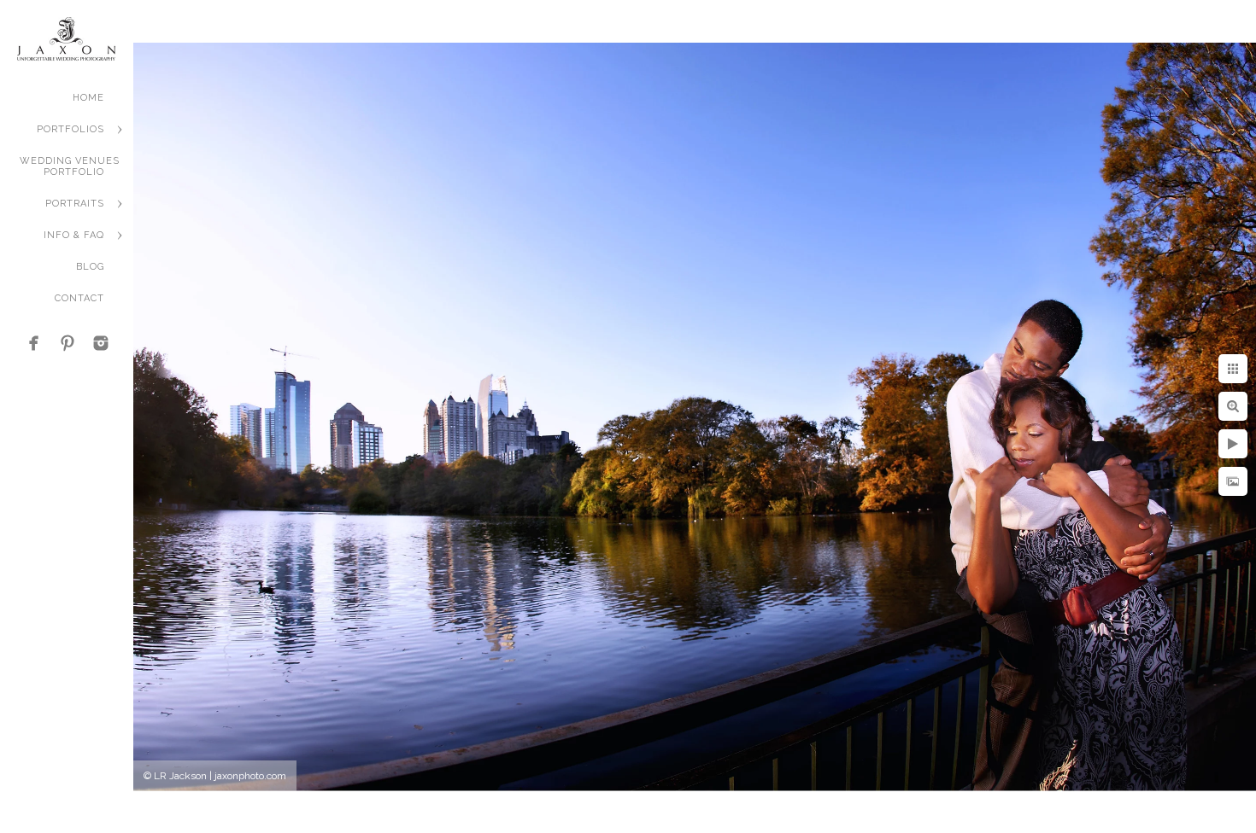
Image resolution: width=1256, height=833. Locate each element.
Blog (90, 266)
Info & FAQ (74, 235)
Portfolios (70, 129)
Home (88, 97)
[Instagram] (100, 343)
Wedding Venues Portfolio (70, 166)
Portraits (74, 203)
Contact (79, 298)
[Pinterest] (67, 343)
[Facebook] (34, 343)
